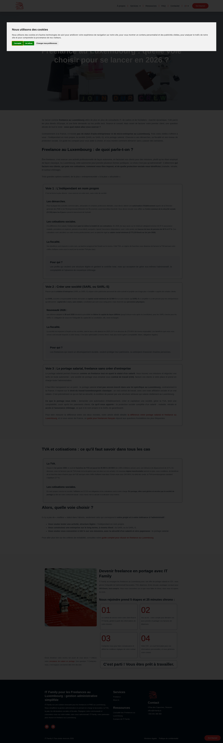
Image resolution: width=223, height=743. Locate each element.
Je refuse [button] (28, 43)
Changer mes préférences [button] (46, 43)
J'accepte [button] (17, 43)
